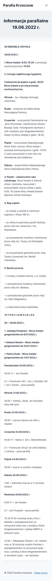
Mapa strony (41, 572)
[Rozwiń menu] (46, 5)
